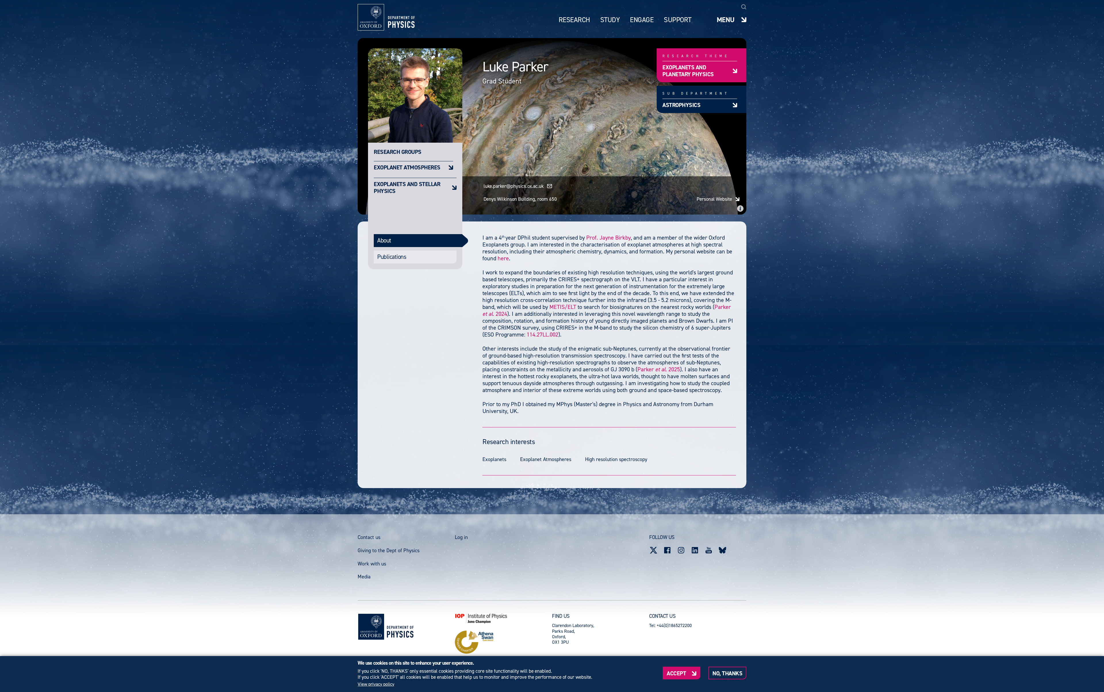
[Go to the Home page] (400, 626)
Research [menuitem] (574, 20)
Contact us (369, 537)
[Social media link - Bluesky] (722, 550)
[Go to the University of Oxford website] (371, 626)
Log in (461, 537)
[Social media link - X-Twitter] (653, 550)
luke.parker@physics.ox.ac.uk (514, 186)
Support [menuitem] (677, 20)
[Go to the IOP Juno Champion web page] (503, 618)
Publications (391, 257)
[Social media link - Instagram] (681, 550)
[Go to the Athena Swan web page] (503, 642)
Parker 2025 (658, 369)
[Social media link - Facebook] (667, 550)
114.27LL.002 (542, 334)
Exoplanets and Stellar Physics (407, 187)
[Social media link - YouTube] (708, 550)
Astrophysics (681, 104)
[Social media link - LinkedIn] (695, 550)
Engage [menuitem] (641, 20)
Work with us (372, 563)
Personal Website (714, 199)
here (503, 258)
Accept (676, 673)
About (384, 240)
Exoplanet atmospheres (407, 167)
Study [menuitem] (610, 20)
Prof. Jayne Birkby (608, 237)
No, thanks (727, 673)
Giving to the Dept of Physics (388, 550)
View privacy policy (376, 684)
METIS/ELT (562, 307)
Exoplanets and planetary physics (688, 71)
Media (364, 576)
